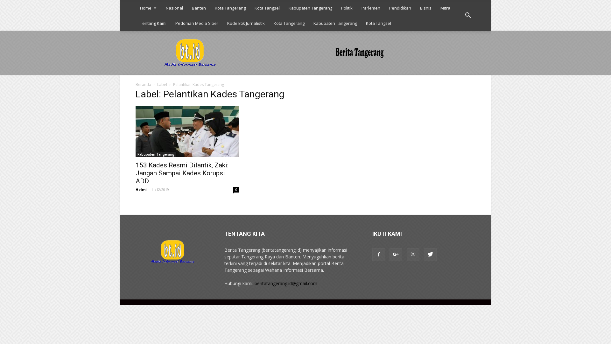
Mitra (445, 8)
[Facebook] (378, 254)
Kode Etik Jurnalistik (246, 23)
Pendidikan (400, 8)
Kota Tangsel (267, 8)
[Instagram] (413, 254)
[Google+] (396, 254)
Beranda (143, 84)
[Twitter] (430, 254)
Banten (199, 8)
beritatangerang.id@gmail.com (286, 283)
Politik (347, 8)
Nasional (174, 8)
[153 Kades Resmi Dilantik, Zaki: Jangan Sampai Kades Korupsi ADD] (187, 131)
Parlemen (371, 8)
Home (145, 8)
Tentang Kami (153, 23)
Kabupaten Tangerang (310, 8)
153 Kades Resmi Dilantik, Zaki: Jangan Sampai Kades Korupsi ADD (182, 173)
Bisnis (426, 8)
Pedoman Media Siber (196, 23)
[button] (467, 15)
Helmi (141, 189)
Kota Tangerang (230, 8)
